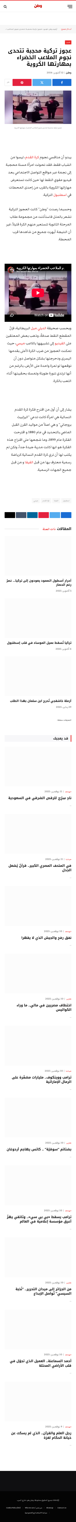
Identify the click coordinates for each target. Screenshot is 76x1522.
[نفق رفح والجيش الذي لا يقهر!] (38, 906)
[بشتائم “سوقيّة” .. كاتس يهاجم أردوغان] (38, 1117)
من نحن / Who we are (33, 1507)
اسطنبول (60, 195)
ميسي (20, 343)
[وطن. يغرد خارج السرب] (38, 7)
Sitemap (49, 1507)
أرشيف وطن (53, 29)
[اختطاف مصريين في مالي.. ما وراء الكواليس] (38, 973)
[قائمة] (70, 6)
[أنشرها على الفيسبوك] (61, 82)
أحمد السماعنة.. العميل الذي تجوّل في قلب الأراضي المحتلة (40, 1363)
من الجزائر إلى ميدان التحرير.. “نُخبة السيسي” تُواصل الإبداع (43, 1291)
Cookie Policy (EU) (13, 1507)
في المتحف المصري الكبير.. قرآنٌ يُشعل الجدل (39, 868)
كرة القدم (32, 157)
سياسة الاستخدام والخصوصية (36, 1512)
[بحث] (6, 6)
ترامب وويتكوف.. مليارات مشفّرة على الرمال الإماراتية (41, 1079)
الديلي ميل (38, 328)
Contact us (61, 1507)
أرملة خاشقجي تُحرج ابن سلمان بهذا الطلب (40, 701)
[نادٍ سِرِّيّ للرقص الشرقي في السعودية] (38, 766)
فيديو (45, 29)
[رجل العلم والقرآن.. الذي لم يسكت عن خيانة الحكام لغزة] (38, 1401)
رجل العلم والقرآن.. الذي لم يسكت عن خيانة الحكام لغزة (41, 1435)
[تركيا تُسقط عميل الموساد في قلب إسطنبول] (38, 618)
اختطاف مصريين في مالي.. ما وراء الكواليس (44, 1007)
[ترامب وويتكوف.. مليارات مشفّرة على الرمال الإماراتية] (38, 1045)
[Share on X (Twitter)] (41, 82)
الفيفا (29, 462)
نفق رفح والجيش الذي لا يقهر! (46, 938)
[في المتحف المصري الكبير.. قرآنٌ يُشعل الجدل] (38, 834)
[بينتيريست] (22, 82)
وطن (68, 73)
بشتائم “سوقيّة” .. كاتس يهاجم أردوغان (39, 1149)
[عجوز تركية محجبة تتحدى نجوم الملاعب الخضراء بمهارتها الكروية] (38, 107)
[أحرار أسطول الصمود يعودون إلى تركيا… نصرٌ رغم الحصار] (38, 556)
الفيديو (60, 343)
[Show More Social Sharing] (8, 82)
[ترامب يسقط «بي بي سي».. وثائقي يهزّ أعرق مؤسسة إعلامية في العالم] (38, 1185)
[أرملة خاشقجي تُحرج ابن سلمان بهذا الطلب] (38, 676)
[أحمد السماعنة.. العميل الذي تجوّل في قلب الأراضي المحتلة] (38, 1329)
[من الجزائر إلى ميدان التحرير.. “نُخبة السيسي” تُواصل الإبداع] (38, 1257)
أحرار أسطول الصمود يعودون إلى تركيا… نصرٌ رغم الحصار (38, 583)
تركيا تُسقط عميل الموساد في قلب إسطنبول (39, 643)
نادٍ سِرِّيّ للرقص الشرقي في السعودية (39, 798)
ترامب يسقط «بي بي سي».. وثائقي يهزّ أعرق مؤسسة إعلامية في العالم (39, 1219)
